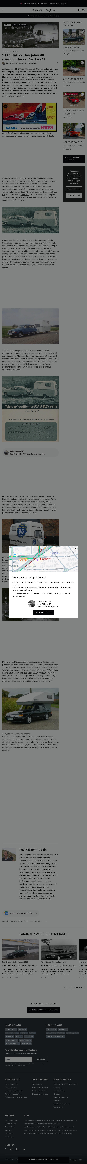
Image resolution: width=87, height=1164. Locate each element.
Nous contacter (43, 612)
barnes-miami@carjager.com (49, 606)
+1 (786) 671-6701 (45, 604)
